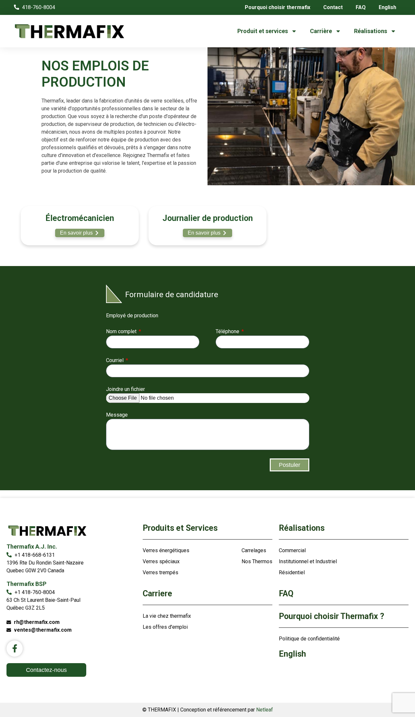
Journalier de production (207, 218)
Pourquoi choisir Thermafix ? (331, 616)
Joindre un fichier (125, 389)
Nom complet (122, 331)
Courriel (115, 360)
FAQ (361, 7)
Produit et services (262, 31)
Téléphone (228, 331)
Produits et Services (180, 528)
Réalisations (370, 31)
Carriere (157, 593)
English (387, 7)
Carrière (321, 31)
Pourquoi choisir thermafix (277, 7)
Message (117, 415)
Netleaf (264, 710)
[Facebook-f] (14, 648)
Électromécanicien (79, 218)
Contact (333, 7)
